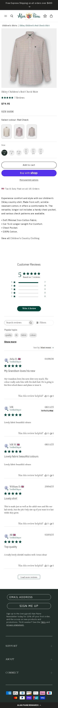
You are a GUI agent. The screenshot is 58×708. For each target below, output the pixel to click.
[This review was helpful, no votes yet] (46, 396)
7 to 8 (12, 152)
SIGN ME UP (29, 606)
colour (33, 335)
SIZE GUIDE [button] (7, 111)
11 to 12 (26, 151)
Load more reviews (29, 577)
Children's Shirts (9, 25)
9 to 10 (19, 152)
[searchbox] (16, 322)
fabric (23, 335)
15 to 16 (40, 151)
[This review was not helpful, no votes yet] (51, 396)
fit (16, 335)
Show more (10, 341)
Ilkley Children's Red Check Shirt (35, 25)
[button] (29, 705)
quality (8, 335)
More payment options (29, 180)
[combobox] (44, 348)
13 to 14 (33, 151)
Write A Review (29, 308)
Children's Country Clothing (24, 238)
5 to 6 (4, 152)
